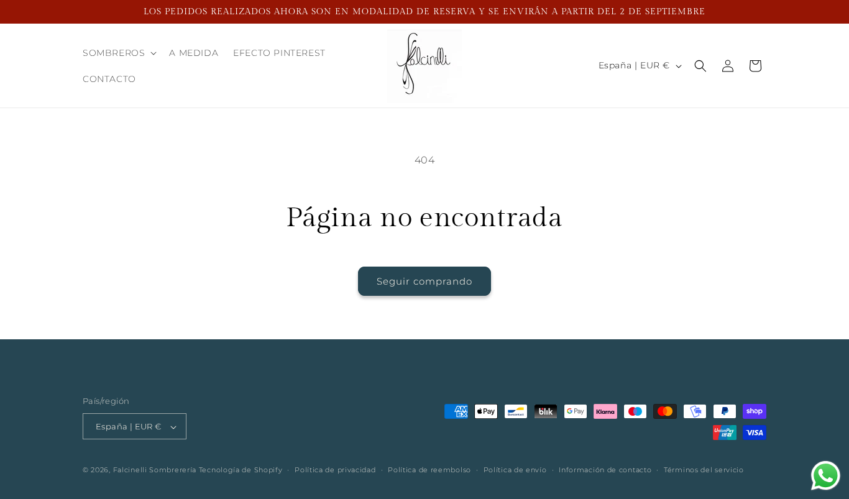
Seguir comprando (424, 281)
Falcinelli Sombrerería (154, 470)
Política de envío (515, 469)
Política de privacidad (335, 469)
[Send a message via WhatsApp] (826, 476)
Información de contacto (605, 469)
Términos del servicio (704, 469)
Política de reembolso (429, 469)
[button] (118, 53)
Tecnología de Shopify (241, 470)
